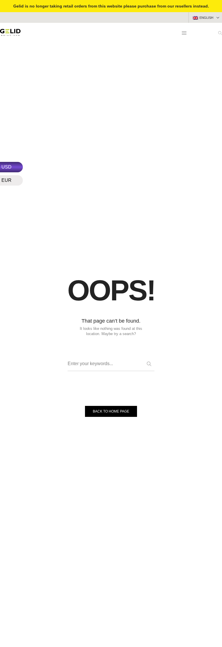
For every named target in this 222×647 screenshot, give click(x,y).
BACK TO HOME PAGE (111, 411)
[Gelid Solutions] (10, 33)
